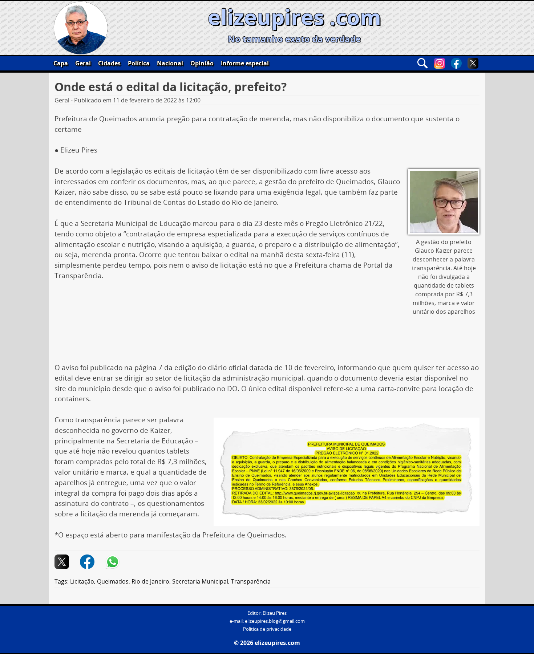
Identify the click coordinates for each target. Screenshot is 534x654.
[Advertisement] (267, 341)
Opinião (202, 63)
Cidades (109, 63)
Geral (83, 63)
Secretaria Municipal (200, 581)
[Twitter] (473, 63)
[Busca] (422, 63)
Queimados (113, 581)
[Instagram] (439, 63)
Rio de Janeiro (150, 581)
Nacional (170, 63)
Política (139, 63)
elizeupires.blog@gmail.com (275, 621)
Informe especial (245, 63)
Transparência (251, 581)
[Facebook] (456, 63)
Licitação (82, 581)
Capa (60, 63)
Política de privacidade (267, 629)
